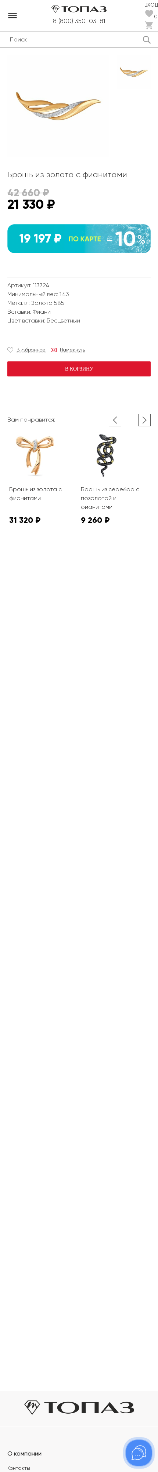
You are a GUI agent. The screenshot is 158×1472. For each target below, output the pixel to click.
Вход (151, 4)
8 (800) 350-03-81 (79, 21)
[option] (134, 72)
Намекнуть (72, 350)
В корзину (79, 369)
